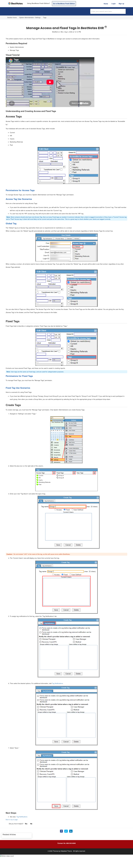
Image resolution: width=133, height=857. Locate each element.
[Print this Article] (106, 27)
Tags (44, 17)
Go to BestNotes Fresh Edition (64, 3)
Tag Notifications (57, 683)
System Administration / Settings (30, 17)
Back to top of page (12, 820)
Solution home (12, 17)
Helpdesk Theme (66, 851)
